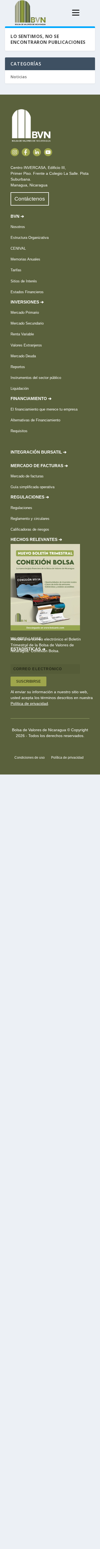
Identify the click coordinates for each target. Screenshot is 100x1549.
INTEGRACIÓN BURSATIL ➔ (39, 452)
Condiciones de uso (29, 758)
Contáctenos (29, 199)
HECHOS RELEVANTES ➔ (36, 539)
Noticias (19, 76)
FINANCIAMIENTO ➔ (31, 398)
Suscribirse (28, 681)
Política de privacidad (29, 703)
